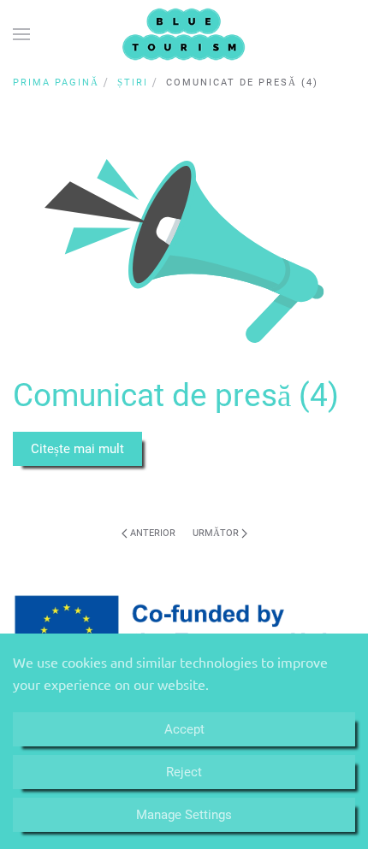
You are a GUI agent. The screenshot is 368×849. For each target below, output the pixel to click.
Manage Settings (184, 814)
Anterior (151, 533)
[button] (21, 34)
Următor (217, 533)
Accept (184, 729)
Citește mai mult (77, 449)
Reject (184, 772)
